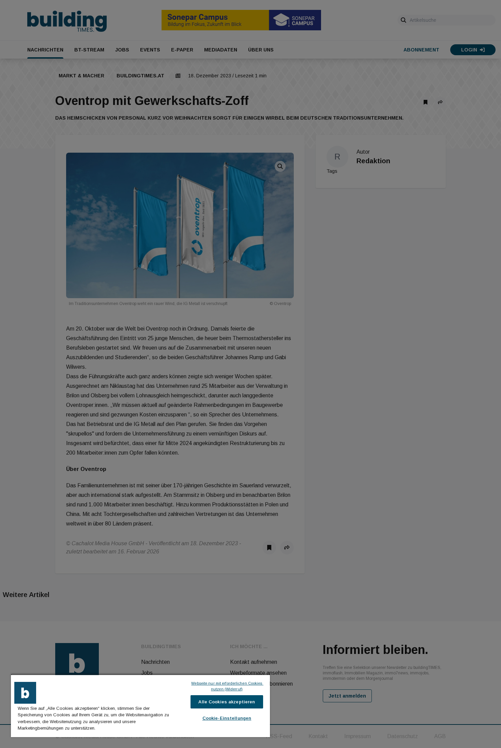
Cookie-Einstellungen (227, 718)
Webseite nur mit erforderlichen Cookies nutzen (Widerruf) (227, 686)
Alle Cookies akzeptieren (226, 701)
